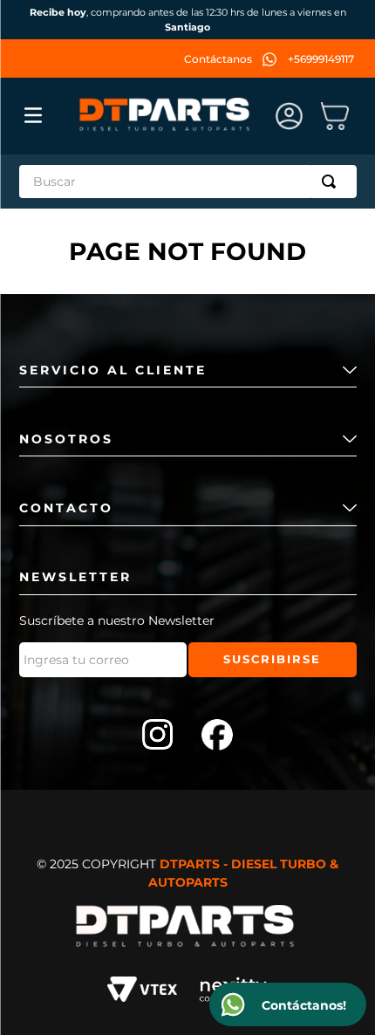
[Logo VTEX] (142, 992)
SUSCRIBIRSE (272, 659)
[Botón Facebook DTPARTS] (217, 736)
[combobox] (188, 181)
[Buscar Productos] (332, 181)
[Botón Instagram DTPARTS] (158, 736)
